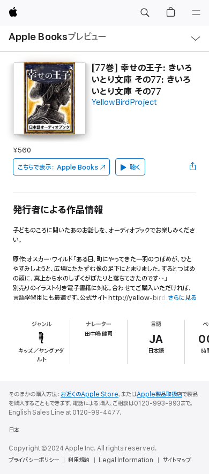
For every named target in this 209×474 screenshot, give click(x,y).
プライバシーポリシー (34, 460)
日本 (14, 430)
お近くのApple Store (89, 394)
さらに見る (182, 298)
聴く (135, 167)
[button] (145, 13)
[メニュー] (196, 13)
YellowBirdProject (124, 102)
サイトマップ (176, 460)
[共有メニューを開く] (193, 167)
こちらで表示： (58, 167)
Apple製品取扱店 (159, 394)
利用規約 (78, 460)
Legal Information (126, 460)
